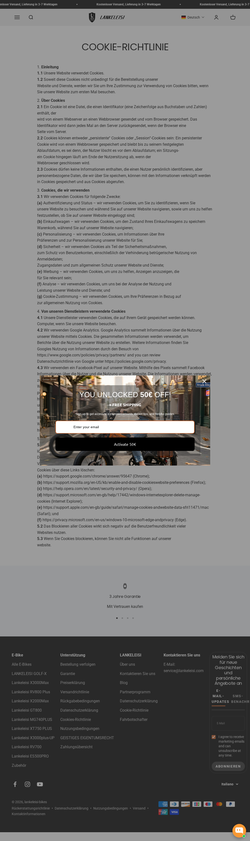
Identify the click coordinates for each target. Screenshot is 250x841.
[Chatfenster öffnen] (239, 831)
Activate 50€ (125, 444)
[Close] (204, 381)
